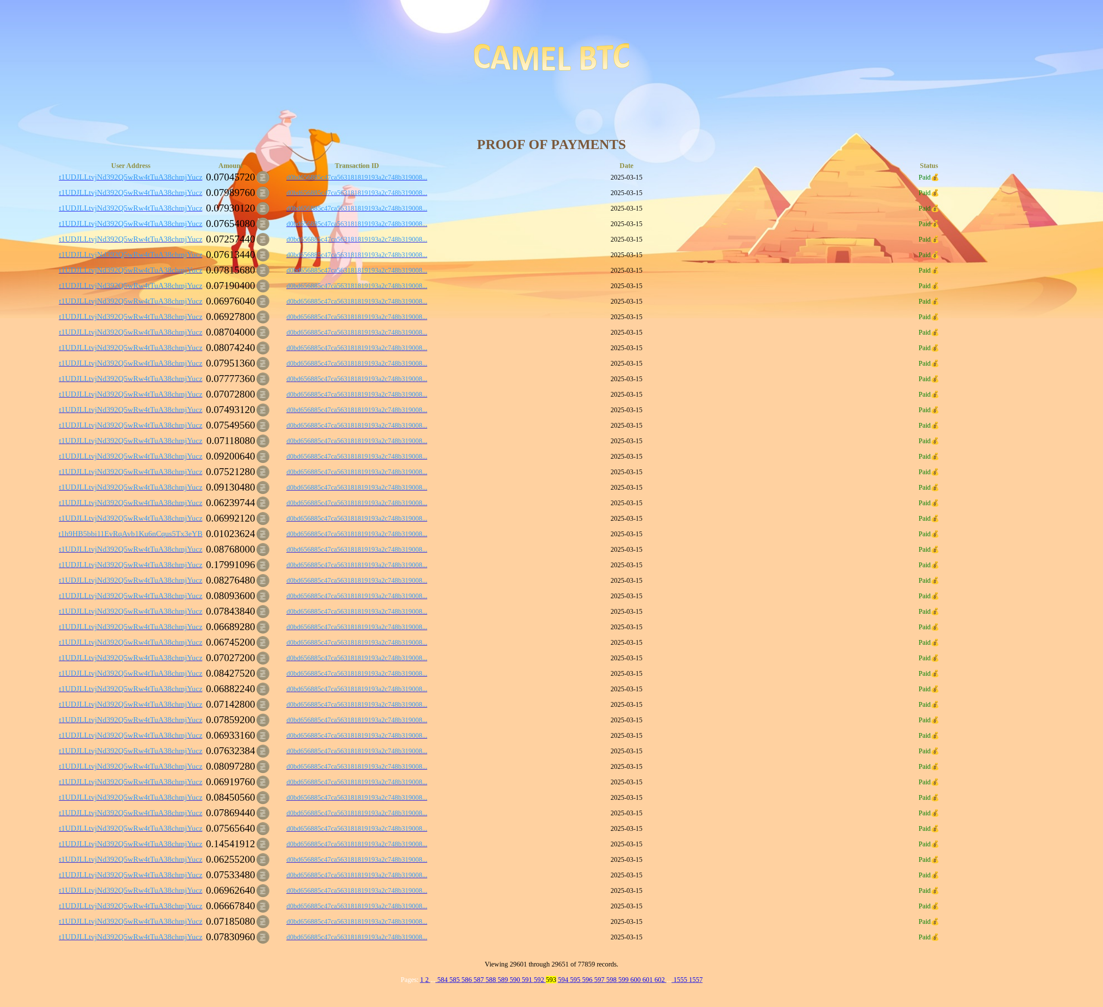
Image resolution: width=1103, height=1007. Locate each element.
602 (660, 979)
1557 (696, 979)
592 (540, 979)
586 (467, 979)
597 (600, 979)
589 (504, 979)
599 (624, 979)
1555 (680, 979)
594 (564, 979)
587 (480, 979)
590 (516, 979)
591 (528, 979)
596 (588, 979)
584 (442, 979)
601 (648, 979)
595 (576, 979)
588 (492, 979)
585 (455, 979)
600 (636, 979)
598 (612, 979)
